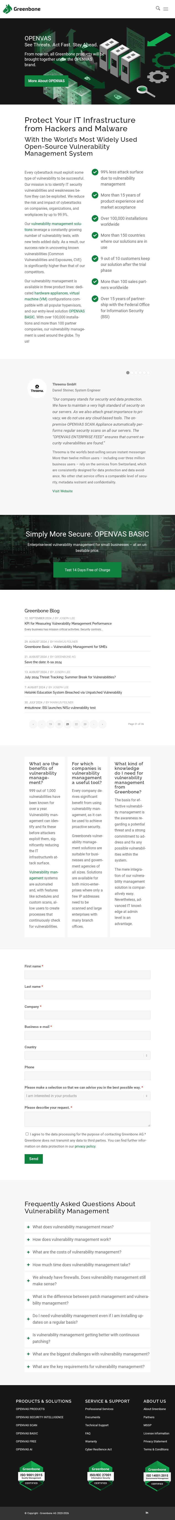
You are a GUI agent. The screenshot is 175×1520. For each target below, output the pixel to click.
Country (30, 1047)
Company (32, 1007)
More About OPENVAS (46, 81)
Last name (33, 987)
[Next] (171, 61)
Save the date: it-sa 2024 (43, 662)
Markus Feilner (66, 641)
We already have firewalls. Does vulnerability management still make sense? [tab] (89, 1280)
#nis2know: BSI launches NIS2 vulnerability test (60, 708)
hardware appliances (51, 293)
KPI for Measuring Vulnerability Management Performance (68, 623)
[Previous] (4, 61)
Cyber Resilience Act (98, 1449)
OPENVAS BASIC (27, 1433)
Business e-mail (37, 1027)
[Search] (155, 9)
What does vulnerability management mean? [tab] (73, 1227)
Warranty (91, 1441)
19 (50, 724)
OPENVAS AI (24, 1449)
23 (85, 724)
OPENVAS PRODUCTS (30, 1409)
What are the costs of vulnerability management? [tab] (77, 1252)
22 (76, 724)
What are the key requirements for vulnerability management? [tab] (89, 1366)
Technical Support (96, 1425)
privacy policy (85, 1146)
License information (156, 1433)
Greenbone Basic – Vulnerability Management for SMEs (66, 647)
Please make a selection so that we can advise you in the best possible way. (83, 1087)
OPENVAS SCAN (26, 1425)
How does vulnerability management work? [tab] (72, 1239)
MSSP (148, 1425)
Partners (149, 1417)
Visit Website (62, 491)
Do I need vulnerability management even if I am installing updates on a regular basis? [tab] (88, 1319)
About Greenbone (155, 1409)
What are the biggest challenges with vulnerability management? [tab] (91, 1354)
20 (59, 724)
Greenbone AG (65, 656)
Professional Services (99, 1409)
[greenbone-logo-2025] (21, 9)
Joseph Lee (67, 618)
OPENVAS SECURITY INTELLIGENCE (39, 1417)
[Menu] (165, 9)
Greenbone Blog (42, 610)
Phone (29, 1067)
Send (33, 1159)
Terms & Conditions (156, 1449)
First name (33, 966)
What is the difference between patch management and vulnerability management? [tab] (91, 1299)
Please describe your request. (47, 1108)
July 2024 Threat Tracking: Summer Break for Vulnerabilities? (70, 677)
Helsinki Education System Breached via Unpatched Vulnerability (73, 692)
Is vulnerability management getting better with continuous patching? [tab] (86, 1338)
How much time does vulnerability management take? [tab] (81, 1265)
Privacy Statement (155, 1441)
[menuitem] (155, 9)
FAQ (87, 1433)
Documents (92, 1417)
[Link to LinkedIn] (147, 1512)
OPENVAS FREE (26, 1441)
